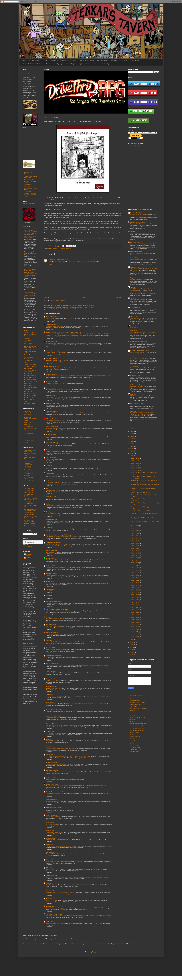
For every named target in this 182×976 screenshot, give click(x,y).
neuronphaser (50, 852)
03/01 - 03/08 (135, 617)
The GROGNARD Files (136, 749)
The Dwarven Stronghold (137, 403)
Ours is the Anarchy (51, 318)
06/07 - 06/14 (135, 582)
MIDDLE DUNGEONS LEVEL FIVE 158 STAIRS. (58, 840)
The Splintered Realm (136, 242)
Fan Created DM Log (30, 526)
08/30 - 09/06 (135, 553)
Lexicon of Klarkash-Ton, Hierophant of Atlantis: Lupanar (60, 642)
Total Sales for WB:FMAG (52, 869)
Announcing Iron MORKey (137, 223)
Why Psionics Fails (51, 405)
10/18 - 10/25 (135, 536)
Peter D (51, 259)
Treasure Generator (29, 524)
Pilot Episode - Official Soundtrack (30, 176)
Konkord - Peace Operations (53, 482)
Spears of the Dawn (29, 481)
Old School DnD (50, 778)
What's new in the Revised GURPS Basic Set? (58, 375)
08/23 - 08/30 (135, 555)
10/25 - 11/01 (135, 533)
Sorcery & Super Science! (53, 601)
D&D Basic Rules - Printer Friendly (29, 491)
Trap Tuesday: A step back (53, 816)
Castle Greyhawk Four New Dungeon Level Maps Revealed (61, 536)
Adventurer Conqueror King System (30, 454)
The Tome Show (134, 751)
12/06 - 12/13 (135, 465)
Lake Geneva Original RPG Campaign (57, 609)
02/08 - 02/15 (135, 624)
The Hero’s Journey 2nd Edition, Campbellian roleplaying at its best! (63, 725)
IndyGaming (49, 694)
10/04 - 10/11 (135, 540)
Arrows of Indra (28, 461)
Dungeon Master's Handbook (137, 702)
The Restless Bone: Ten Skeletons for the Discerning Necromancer (30, 182)
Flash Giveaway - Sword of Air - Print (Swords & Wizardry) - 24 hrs (30, 295)
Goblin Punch (50, 558)
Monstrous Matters (51, 411)
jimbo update (49, 590)
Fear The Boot (133, 706)
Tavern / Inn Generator (30, 429)
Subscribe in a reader (29, 204)
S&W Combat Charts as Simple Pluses (30, 412)
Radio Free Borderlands (136, 726)
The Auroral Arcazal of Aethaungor (30, 382)
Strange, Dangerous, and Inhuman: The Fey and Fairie (60, 748)
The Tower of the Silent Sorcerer (139, 350)
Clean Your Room (50, 696)
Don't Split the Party (52, 663)
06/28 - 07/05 (135, 575)
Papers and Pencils (51, 550)
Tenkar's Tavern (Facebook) (30, 60)
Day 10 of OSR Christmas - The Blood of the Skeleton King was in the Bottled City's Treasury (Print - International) (30, 234)
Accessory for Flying (51, 368)
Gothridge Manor (51, 512)
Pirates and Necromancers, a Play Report (57, 665)
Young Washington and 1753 (53, 490)
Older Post (118, 297)
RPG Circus (132, 734)
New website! (49, 853)
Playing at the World (52, 632)
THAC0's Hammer (134, 747)
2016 (131, 453)
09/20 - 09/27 (135, 545)
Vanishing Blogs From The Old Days (55, 420)
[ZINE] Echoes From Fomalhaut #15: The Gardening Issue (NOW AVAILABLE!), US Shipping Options (72, 343)
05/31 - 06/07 (135, 585)
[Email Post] (63, 246)
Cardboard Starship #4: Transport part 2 (56, 352)
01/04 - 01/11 (135, 637)
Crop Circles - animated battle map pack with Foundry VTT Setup (30, 194)
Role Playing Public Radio (137, 728)
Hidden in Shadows (51, 573)
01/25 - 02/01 (135, 629)
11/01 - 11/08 (135, 531)
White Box (49, 867)
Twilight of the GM (51, 671)
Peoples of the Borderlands (28, 173)
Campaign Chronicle (52, 784)
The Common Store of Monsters (54, 474)
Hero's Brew (132, 715)
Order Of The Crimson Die (53, 716)
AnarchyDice (50, 830)
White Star (65, 60)
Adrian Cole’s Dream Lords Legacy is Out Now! (142, 233)
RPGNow (91, 305)
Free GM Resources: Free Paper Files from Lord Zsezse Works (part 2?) (65, 467)
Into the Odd (49, 481)
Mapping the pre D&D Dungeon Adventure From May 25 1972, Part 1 (63, 575)
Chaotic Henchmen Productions (55, 792)
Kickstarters (55, 60)
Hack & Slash (50, 581)
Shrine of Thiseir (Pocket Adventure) (29, 513)
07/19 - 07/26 (135, 568)
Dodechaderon (28, 426)
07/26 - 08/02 (135, 565)
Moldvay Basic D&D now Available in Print (56, 521)
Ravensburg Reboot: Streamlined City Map (57, 785)
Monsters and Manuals (52, 403)
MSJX (47, 488)
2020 (131, 443)
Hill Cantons (49, 504)
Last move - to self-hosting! (53, 680)
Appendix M (49, 739)
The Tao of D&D (50, 566)
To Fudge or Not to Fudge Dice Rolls (139, 343)
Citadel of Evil (28, 344)
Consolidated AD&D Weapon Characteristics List (58, 544)
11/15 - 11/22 (135, 526)
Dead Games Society (135, 700)
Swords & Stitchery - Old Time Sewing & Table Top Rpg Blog (63, 332)
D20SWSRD (27, 415)
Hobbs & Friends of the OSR (137, 717)
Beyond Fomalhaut (51, 341)
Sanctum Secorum (134, 736)
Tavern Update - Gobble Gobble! (140, 492)
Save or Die (132, 741)
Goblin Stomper (50, 823)
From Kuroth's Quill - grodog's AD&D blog (58, 535)
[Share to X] (71, 246)
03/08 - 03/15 (135, 614)
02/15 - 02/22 (135, 622)
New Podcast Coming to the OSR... (141, 511)
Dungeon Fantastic (51, 374)
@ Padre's (133, 326)
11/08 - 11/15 (135, 528)
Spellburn (132, 743)
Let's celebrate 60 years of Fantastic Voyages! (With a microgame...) (63, 412)
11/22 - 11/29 (135, 470)
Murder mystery (50, 459)
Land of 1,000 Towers (30, 364)
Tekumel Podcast (134, 745)
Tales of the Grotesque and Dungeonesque (30, 374)
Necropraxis (49, 702)
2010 (131, 650)
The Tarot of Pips (50, 657)
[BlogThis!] (69, 246)
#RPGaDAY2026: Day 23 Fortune (54, 326)
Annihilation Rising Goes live (53, 801)
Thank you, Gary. (134, 327)
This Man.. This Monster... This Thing (55, 383)
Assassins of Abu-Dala (30, 332)
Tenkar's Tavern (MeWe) (101, 64)
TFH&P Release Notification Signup (139, 358)
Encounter (27, 424)
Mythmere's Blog (135, 375)
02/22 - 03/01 (135, 619)
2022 (131, 438)
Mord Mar (49, 883)
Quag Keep (49, 595)
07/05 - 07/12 (135, 573)
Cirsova (132, 231)
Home (83, 297)
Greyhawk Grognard (52, 426)
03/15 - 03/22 (135, 612)
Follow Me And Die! (51, 419)
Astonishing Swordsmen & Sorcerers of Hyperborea (28, 466)
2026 (131, 429)
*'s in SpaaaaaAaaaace (52, 672)
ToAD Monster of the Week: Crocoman (56, 733)
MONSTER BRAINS (51, 686)
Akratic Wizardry (51, 434)
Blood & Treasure (29, 470)
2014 (131, 640)
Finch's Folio (49, 844)
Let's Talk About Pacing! (52, 824)
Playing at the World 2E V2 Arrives (55, 634)
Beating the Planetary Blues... (53, 451)
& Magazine (27, 422)
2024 (131, 434)
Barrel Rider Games (87, 60)
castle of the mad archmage (55, 248)
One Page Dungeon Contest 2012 (30, 371)
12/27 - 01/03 (135, 458)
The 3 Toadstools (51, 457)
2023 (131, 436)
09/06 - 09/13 (135, 550)
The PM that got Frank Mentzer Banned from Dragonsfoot (30, 253)
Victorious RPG (50, 648)
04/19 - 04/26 (135, 600)
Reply (50, 264)
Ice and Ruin (49, 527)
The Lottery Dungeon (30, 393)
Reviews (45, 60)
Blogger (94, 952)
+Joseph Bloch (91, 198)
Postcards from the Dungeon (137, 723)
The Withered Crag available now (54, 793)
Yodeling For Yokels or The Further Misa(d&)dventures (60, 892)
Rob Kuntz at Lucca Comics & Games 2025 (57, 611)
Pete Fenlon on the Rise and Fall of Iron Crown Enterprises (61, 436)
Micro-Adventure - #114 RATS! (54, 513)
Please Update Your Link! (52, 861)
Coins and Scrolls (51, 496)
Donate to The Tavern (135, 146)
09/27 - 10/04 (135, 543)
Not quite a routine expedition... (138, 352)
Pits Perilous (49, 450)
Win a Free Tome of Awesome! (138, 386)
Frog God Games (84, 64)
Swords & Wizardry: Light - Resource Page (60, 64)
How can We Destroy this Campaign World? (57, 877)
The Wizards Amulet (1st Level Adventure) (30, 509)
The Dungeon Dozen (52, 875)
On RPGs (132, 719)
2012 (131, 645)
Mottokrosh (133, 330)
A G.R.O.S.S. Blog (51, 922)
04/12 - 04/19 (135, 602)
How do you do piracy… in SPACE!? (55, 618)
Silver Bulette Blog (51, 815)
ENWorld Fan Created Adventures (30, 506)
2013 (131, 642)
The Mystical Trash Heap (53, 542)
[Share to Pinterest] (75, 246)
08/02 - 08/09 (135, 563)
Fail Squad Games (51, 799)
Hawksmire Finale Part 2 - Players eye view (57, 360)
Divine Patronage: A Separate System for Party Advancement (61, 559)
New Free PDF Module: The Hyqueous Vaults (57, 908)
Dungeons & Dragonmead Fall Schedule (56, 764)
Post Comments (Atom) (58, 300)
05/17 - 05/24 (135, 590)
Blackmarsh (27, 338)
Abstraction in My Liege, (52, 529)
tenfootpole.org (50, 395)
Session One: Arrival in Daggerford (139, 244)
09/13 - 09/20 (135, 548)
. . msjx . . (133, 298)
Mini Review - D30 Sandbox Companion (30, 310)
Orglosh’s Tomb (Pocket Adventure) (29, 520)
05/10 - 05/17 (135, 592)
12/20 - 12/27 (135, 460)
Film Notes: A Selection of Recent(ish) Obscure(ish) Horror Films (62, 498)
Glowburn (132, 711)
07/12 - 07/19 (135, 570)
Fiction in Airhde (50, 771)
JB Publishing (50, 731)
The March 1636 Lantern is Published (55, 567)
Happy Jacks (133, 713)
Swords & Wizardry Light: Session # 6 (55, 923)
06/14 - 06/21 (135, 580)
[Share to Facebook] (73, 246)
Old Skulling (49, 754)
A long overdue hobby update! (53, 626)
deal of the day (67, 248)
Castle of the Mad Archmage (76, 198)
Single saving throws (51, 443)
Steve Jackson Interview (52, 717)
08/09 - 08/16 (135, 560)
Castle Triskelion (51, 838)
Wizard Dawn (28, 431)
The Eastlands (28, 391)
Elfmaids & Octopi (51, 358)
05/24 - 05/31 (135, 587)
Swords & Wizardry (29, 622)
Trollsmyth (49, 640)
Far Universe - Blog (136, 385)
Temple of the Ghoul (30, 377)
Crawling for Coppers (52, 770)
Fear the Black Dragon (135, 704)
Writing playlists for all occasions (54, 649)
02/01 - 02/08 (135, 627)
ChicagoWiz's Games (52, 679)
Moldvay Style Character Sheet (28, 502)
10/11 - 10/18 (135, 538)
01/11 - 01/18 (135, 634)
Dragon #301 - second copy (53, 597)
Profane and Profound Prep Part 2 (54, 832)
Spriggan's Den (50, 617)
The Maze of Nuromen (30, 395)
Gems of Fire (27, 355)
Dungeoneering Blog (51, 779)
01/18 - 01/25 (135, 632)
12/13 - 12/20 (135, 463)
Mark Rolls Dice (50, 898)
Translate (29, 546)
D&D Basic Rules (29, 488)
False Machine (50, 473)
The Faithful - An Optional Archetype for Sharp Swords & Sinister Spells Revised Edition (68, 756)
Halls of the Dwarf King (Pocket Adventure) (30, 517)
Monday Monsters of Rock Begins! (139, 259)
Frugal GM (49, 465)
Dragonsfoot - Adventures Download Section (30, 351)
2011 (131, 647)
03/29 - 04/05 (135, 607)
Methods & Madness (52, 442)
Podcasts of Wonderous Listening (32, 64)
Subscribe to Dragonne (52, 428)
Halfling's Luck (50, 747)
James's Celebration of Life (53, 809)
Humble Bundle (50, 307)
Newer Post (47, 297)
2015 (131, 456)
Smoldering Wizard (51, 519)
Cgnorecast (132, 698)
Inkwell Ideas (134, 258)
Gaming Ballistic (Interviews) (137, 708)
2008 (131, 654)
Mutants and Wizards (51, 603)
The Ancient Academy (30, 379)
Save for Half (133, 739)
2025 (131, 431)
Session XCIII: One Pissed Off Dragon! (56, 915)
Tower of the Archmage (53, 351)
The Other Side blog (52, 324)
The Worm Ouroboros (51, 703)
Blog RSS (133, 411)
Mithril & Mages (28, 433)
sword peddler (134, 357)
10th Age (26, 330)
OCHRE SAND (50, 740)
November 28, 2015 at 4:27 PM (63, 259)
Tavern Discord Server (131, 60)
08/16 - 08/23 (135, 558)
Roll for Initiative (134, 732)
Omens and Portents (52, 724)
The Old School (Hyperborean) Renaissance (57, 505)
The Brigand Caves (29, 385)
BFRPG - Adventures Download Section (30, 335)
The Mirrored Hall (29, 398)
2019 (131, 446)
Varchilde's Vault (51, 625)
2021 (131, 441)
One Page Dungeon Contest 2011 (30, 367)
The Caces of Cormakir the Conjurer (30, 388)
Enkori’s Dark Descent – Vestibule (55, 397)
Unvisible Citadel (51, 906)
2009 (131, 652)
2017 (131, 451)
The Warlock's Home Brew (54, 914)
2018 (131, 448)
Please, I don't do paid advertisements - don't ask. (59, 846)
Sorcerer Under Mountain (137, 222)
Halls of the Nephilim (52, 382)
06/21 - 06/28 (135, 577)
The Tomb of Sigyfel (29, 403)
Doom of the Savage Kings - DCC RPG (30, 346)
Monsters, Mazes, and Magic (138, 341)
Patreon (74, 60)
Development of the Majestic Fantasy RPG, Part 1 (59, 389)
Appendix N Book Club (136, 696)
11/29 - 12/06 (135, 468)
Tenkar (28, 557)
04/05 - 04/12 (135, 605)
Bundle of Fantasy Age (52, 900)
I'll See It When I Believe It (53, 655)
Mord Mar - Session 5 (51, 884)
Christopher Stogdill (29, 554)
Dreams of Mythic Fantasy (54, 807)
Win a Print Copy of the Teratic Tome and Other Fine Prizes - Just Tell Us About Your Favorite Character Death (30, 272)
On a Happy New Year (52, 583)
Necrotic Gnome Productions (54, 710)
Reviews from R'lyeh (52, 317)
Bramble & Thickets (52, 891)
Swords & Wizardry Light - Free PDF (109, 60)
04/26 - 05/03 (135, 597)
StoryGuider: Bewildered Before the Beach (30, 188)
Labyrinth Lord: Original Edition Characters (28, 473)
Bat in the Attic (50, 388)
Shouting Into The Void (52, 366)
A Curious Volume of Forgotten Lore (30, 450)
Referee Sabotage (50, 552)
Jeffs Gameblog (50, 589)
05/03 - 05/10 (135, 595)
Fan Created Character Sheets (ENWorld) (30, 498)
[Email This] (67, 246)
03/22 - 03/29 (135, 609)
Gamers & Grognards (52, 762)
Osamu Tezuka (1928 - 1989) (53, 688)
